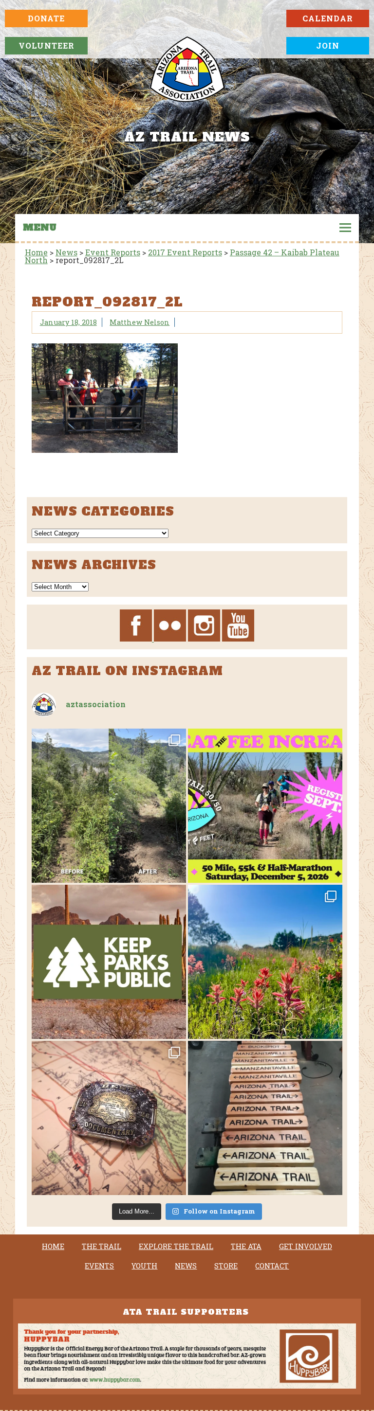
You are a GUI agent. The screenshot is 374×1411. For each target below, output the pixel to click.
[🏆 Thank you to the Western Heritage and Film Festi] (109, 1118)
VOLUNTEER (47, 45)
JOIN (327, 45)
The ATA (246, 1246)
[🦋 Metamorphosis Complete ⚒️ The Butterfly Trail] (109, 806)
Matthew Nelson (139, 322)
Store (226, 1266)
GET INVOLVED (305, 1246)
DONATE (46, 18)
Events (99, 1266)
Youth (144, 1266)
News (186, 1266)
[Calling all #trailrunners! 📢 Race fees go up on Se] (265, 806)
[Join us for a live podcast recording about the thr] (109, 962)
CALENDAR (327, 18)
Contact (272, 1266)
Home (53, 1246)
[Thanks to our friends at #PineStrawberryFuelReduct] (265, 1118)
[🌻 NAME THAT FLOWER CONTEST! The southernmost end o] (265, 962)
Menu (39, 227)
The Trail (101, 1246)
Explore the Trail (176, 1246)
